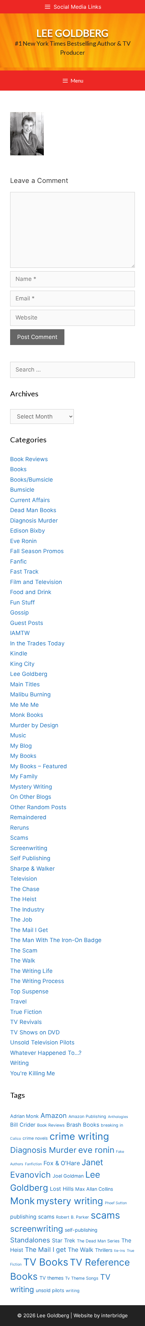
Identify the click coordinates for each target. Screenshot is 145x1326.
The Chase (24, 889)
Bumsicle (22, 489)
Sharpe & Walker (32, 868)
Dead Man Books (33, 510)
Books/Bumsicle (31, 479)
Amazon (53, 1115)
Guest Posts (26, 623)
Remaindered (28, 817)
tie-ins (119, 1250)
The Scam (23, 950)
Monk (22, 1201)
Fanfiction (33, 1164)
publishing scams (32, 1216)
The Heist (23, 899)
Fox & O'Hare (62, 1163)
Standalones (30, 1240)
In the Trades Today (37, 643)
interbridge (114, 1315)
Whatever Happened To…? (46, 1052)
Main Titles (25, 684)
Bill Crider (22, 1124)
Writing (19, 1063)
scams (105, 1215)
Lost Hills (62, 1188)
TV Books (45, 1262)
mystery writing (69, 1201)
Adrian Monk (24, 1116)
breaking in (112, 1125)
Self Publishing (30, 858)
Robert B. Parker (72, 1217)
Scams (19, 837)
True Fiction (26, 1012)
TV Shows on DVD (35, 1032)
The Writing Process (37, 981)
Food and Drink (30, 592)
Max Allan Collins (94, 1189)
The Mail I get (45, 1250)
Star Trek (63, 1240)
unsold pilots (50, 1290)
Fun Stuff (22, 602)
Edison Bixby (27, 530)
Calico (15, 1138)
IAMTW (20, 633)
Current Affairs (30, 500)
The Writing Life (31, 971)
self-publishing (81, 1230)
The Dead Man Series (98, 1240)
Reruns (19, 827)
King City (22, 663)
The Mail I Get (29, 930)
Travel (18, 1001)
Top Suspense (29, 991)
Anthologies (118, 1117)
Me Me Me (24, 704)
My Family (23, 776)
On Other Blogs (30, 796)
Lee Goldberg (72, 33)
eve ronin (96, 1150)
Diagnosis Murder (34, 520)
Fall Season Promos (37, 551)
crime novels (35, 1138)
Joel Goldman (68, 1176)
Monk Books (26, 714)
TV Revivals (26, 1022)
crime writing (79, 1136)
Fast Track (24, 571)
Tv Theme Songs (81, 1278)
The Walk (22, 960)
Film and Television (36, 582)
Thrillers (103, 1250)
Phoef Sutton (116, 1203)
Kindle (18, 653)
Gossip (19, 612)
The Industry (27, 909)
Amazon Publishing (87, 1116)
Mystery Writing (31, 786)
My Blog (21, 745)
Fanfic (18, 561)
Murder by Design (34, 725)
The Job (21, 919)
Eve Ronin (23, 541)
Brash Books (82, 1124)
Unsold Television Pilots (42, 1042)
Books (18, 469)
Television (23, 878)
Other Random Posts (38, 807)
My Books (23, 755)
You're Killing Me (32, 1073)
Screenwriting (28, 848)
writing (73, 1290)
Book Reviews (29, 459)
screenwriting (36, 1229)
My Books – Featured (38, 766)
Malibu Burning (30, 694)
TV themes (51, 1278)
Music (18, 735)
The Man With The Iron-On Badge (56, 940)
